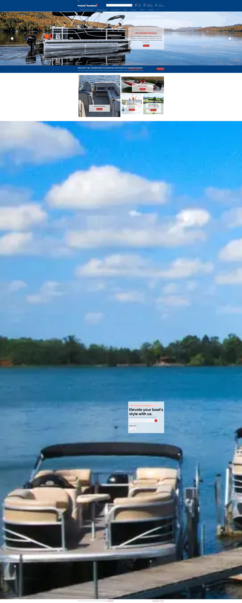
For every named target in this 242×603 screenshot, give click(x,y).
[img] (12, 38)
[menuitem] (86, 10)
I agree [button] (162, 601)
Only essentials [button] (156, 601)
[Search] (131, 5)
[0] (135, 5)
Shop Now (99, 109)
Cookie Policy (110, 600)
